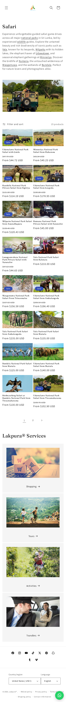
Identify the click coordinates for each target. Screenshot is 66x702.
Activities (31, 585)
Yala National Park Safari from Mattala (46, 332)
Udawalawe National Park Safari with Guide (15, 150)
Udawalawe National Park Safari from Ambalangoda (46, 296)
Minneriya (45, 57)
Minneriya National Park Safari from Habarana (45, 150)
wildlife (21, 41)
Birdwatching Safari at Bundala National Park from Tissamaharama (16, 398)
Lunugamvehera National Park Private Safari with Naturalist (14, 259)
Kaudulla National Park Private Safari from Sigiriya (16, 186)
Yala (4, 49)
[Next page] (41, 420)
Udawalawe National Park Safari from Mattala (46, 364)
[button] (6, 7)
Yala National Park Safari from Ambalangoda (15, 332)
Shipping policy (24, 697)
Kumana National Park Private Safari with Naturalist (48, 222)
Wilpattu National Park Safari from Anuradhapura (17, 222)
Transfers (31, 635)
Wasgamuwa (9, 65)
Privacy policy (41, 692)
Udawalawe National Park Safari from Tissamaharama (47, 396)
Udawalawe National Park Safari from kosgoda (46, 186)
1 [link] (24, 420)
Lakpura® (13, 692)
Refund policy (26, 692)
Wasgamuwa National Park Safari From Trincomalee (15, 296)
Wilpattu (40, 49)
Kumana (24, 61)
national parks (29, 38)
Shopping (31, 486)
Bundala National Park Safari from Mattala (17, 364)
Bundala (46, 65)
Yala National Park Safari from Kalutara (46, 258)
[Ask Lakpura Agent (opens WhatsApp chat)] (59, 695)
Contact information (42, 697)
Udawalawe (42, 53)
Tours (31, 536)
